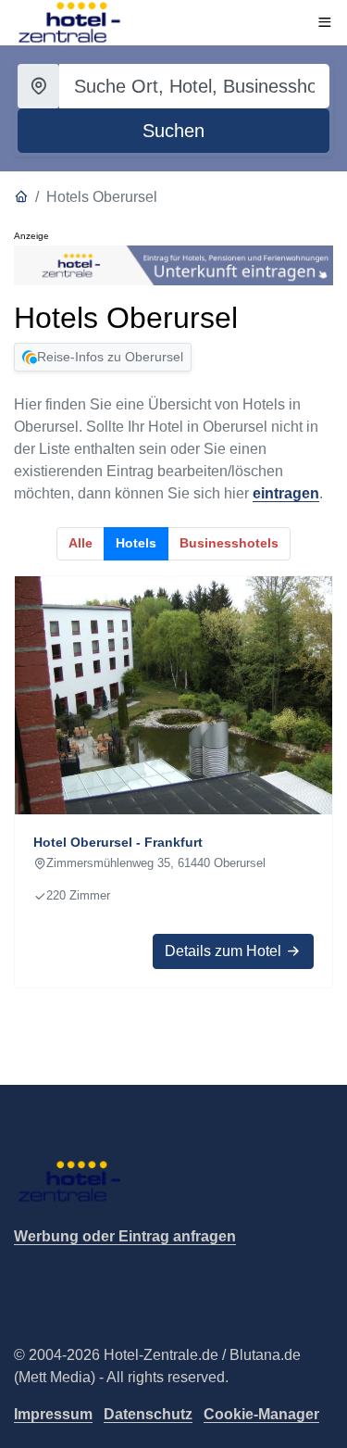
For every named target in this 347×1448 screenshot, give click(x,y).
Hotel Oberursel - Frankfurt (118, 842)
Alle (80, 542)
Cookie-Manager (261, 1414)
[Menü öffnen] (324, 22)
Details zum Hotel (225, 951)
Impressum (53, 1414)
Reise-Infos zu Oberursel (110, 356)
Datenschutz (148, 1414)
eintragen (286, 493)
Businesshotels (229, 542)
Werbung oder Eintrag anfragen (125, 1236)
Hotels (136, 542)
